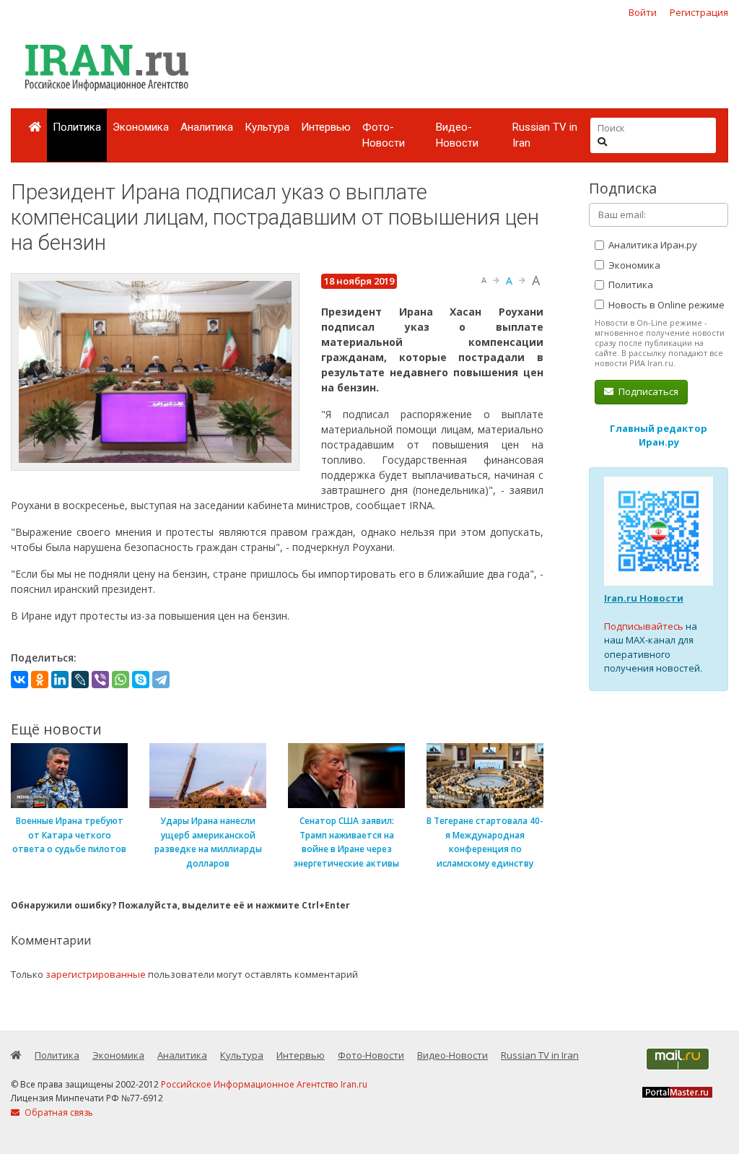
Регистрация (699, 12)
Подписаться (647, 391)
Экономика (141, 127)
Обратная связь (57, 1112)
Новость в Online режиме (665, 304)
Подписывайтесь (643, 626)
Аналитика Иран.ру (651, 244)
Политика (77, 127)
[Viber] (100, 679)
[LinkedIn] (60, 679)
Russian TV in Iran (544, 135)
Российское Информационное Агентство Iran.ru (264, 1084)
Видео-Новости (457, 135)
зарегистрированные (95, 974)
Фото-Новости (383, 135)
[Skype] (140, 679)
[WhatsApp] (120, 679)
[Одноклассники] (39, 679)
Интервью (326, 127)
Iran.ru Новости (643, 597)
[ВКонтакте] (19, 679)
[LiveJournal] (80, 679)
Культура (267, 127)
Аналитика (206, 127)
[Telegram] (161, 679)
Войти (643, 12)
